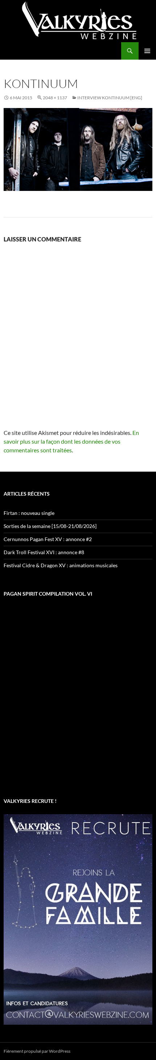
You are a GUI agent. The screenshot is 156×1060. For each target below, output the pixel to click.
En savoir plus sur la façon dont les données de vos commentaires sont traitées (71, 441)
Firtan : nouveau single (29, 513)
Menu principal (147, 51)
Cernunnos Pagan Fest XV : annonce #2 (48, 539)
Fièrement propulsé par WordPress (37, 1051)
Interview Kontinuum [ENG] (109, 97)
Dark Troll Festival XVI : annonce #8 (44, 552)
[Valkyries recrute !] (78, 919)
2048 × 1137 (55, 97)
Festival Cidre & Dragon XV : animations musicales (61, 565)
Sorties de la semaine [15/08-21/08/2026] (50, 526)
